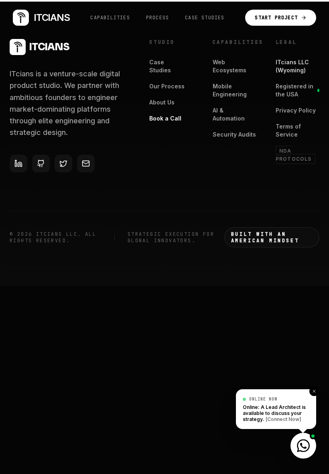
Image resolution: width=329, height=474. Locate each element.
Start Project (276, 17)
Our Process (167, 86)
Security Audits (234, 134)
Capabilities (110, 17)
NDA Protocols (294, 155)
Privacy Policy (296, 110)
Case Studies (204, 17)
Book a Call (165, 118)
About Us (162, 102)
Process (157, 17)
